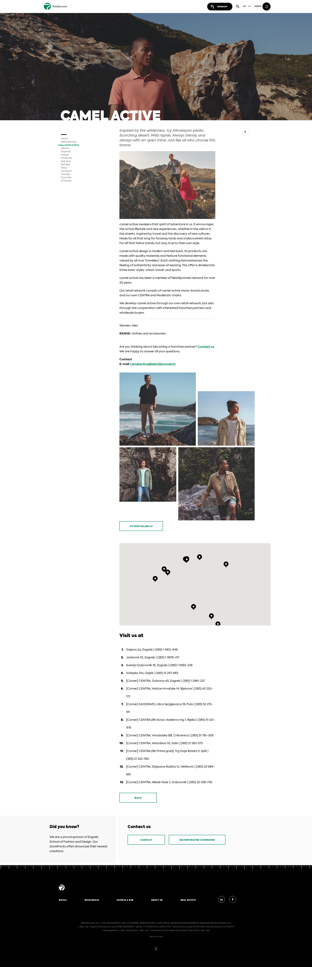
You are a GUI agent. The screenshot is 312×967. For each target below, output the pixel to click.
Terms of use (156, 937)
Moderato (66, 158)
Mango (65, 155)
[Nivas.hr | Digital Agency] (156, 945)
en (249, 6)
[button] (186, 560)
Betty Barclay (69, 142)
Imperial (66, 151)
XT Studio (66, 181)
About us (157, 900)
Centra (65, 148)
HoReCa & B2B (125, 900)
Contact (146, 840)
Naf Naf (65, 164)
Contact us (206, 346)
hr (244, 6)
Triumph (65, 174)
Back (138, 798)
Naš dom (66, 161)
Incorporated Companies (197, 840)
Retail (63, 900)
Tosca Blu (66, 177)
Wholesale (91, 900)
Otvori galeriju (141, 526)
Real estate (188, 900)
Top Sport (66, 171)
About (64, 138)
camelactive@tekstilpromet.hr (153, 364)
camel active (71, 145)
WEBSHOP (222, 7)
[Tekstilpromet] (62, 891)
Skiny (64, 168)
